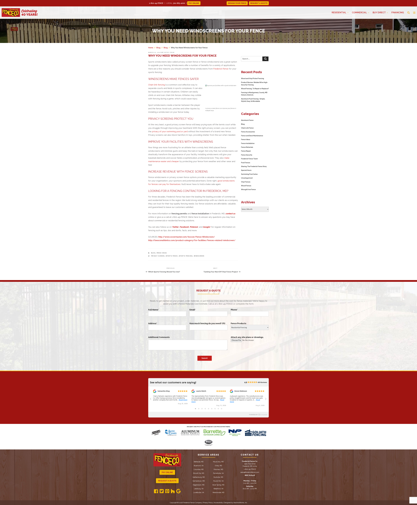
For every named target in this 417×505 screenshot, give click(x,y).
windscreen (199, 256)
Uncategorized (246, 178)
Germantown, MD (199, 481)
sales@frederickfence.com (249, 472)
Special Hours (246, 170)
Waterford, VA (218, 489)
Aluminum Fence (247, 120)
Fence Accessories (248, 132)
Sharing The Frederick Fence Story (254, 166)
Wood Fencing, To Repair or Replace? (255, 88)
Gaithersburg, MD (199, 477)
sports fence (172, 256)
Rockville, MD (218, 477)
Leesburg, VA (198, 489)
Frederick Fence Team (249, 159)
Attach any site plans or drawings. (247, 337)
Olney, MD (218, 466)
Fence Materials (247, 147)
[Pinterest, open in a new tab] (167, 491)
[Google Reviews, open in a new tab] (178, 491)
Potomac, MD (218, 469)
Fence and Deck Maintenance (252, 136)
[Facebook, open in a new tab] (156, 491)
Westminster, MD (218, 492)
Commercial (359, 12)
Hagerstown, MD (198, 485)
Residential (339, 12)
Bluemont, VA (198, 466)
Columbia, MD (199, 469)
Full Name (153, 310)
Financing (397, 12)
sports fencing (186, 256)
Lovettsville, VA (198, 492)
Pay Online (194, 3)
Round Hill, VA (218, 481)
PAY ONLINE (167, 472)
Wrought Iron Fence (248, 189)
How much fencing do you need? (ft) (207, 323)
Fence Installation (247, 143)
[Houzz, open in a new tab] (173, 491)
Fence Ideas (162, 253)
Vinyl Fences (245, 182)
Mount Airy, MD (218, 462)
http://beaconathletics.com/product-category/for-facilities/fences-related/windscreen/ (191, 240)
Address (152, 323)
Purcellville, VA (218, 473)
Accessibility (218, 502)
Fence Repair (246, 151)
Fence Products (238, 323)
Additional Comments (159, 337)
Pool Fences (245, 163)
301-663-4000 (179, 3)
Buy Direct (379, 12)
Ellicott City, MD (198, 473)
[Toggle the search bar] (407, 12)
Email (192, 310)
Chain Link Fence (247, 128)
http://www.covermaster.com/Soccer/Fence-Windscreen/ (186, 237)
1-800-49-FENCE (156, 3)
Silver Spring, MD (218, 485)
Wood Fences (246, 186)
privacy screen (158, 256)
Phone (234, 310)
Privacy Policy (208, 502)
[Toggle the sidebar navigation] (412, 12)
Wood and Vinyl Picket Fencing (252, 78)
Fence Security (246, 155)
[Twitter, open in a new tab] (162, 491)
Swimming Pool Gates (249, 174)
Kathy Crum (169, 52)
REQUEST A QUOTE (258, 3)
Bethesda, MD (199, 462)
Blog (153, 253)
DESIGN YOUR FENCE (237, 3)
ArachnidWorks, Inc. (240, 502)
